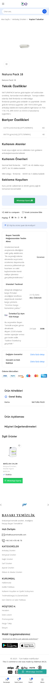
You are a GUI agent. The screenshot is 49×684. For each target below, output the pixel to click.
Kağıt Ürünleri (7, 559)
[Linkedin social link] (15, 217)
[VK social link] (22, 217)
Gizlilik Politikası (8, 587)
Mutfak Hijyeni (8, 469)
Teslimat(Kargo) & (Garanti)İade (15, 595)
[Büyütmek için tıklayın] (6, 64)
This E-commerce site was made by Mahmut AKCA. (25, 661)
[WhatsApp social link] (18, 217)
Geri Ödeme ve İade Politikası (14, 600)
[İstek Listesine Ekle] (19, 445)
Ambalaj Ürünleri (19, 19)
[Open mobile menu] (3, 3)
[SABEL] (24, 505)
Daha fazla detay (37, 354)
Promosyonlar (7, 619)
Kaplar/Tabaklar (36, 19)
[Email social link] (12, 217)
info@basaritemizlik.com (15, 534)
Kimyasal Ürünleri (9, 466)
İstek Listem (7, 615)
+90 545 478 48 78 (13, 540)
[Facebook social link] (9, 217)
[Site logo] (24, 3)
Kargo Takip (7, 623)
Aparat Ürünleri (8, 567)
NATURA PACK (38, 402)
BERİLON (6, 471)
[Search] (44, 11)
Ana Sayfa (5, 19)
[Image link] (10, 645)
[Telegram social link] (25, 217)
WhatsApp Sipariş (14, 481)
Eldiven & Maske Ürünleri (12, 572)
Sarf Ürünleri (7, 563)
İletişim (5, 628)
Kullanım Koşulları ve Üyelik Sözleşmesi (18, 591)
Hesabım (5, 610)
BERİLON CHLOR (10, 464)
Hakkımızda (6, 582)
